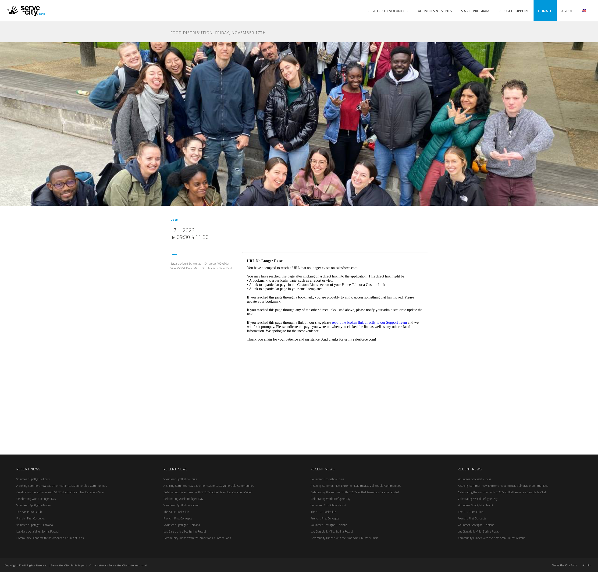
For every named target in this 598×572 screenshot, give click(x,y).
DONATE (545, 11)
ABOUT (567, 11)
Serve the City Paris (564, 565)
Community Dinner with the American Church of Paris (50, 538)
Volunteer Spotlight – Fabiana (34, 525)
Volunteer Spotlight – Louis (33, 479)
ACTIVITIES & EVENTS (435, 11)
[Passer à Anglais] (584, 11)
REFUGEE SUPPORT (513, 11)
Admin (586, 565)
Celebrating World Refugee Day (36, 499)
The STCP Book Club (29, 512)
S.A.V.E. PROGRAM (475, 11)
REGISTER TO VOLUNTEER (388, 11)
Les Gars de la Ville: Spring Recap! (37, 531)
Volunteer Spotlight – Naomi (33, 505)
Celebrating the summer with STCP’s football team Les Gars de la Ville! (60, 492)
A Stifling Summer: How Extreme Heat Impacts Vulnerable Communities (61, 486)
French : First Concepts (30, 518)
